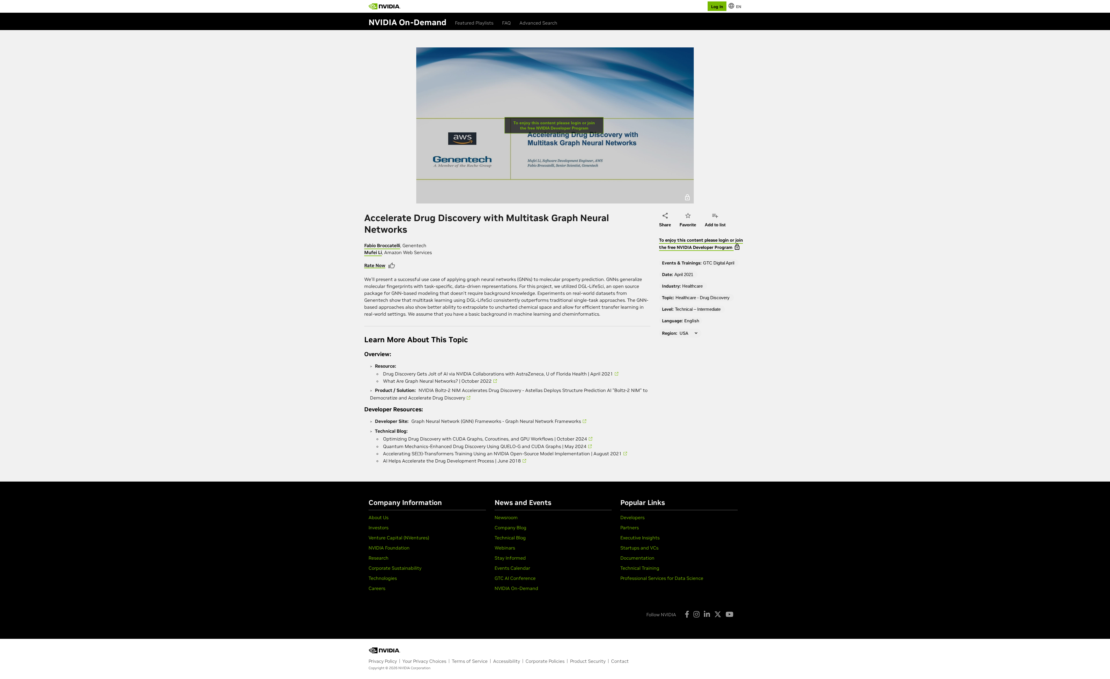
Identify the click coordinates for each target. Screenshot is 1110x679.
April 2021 (683, 274)
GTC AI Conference (515, 578)
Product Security (588, 661)
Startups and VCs (639, 548)
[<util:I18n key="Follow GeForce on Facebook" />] (687, 614)
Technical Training (639, 568)
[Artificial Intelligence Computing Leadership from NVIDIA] (384, 6)
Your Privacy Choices (424, 661)
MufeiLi (373, 252)
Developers (632, 517)
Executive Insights (640, 538)
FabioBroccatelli (382, 245)
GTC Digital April (718, 263)
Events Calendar (512, 568)
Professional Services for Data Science (661, 578)
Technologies (383, 578)
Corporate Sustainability (395, 568)
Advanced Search (538, 23)
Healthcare (692, 286)
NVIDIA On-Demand (516, 588)
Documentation (637, 558)
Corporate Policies (545, 661)
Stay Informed (510, 558)
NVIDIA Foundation (389, 548)
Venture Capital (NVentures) (399, 538)
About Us (378, 517)
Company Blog (510, 527)
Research (378, 558)
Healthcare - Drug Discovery (703, 297)
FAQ (506, 23)
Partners (629, 527)
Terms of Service (470, 661)
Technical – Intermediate (698, 309)
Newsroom (506, 517)
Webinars (505, 548)
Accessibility (506, 661)
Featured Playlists (474, 23)
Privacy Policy (383, 661)
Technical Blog (510, 538)
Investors (378, 527)
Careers (377, 588)
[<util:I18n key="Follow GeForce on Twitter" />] (717, 614)
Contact (620, 661)
